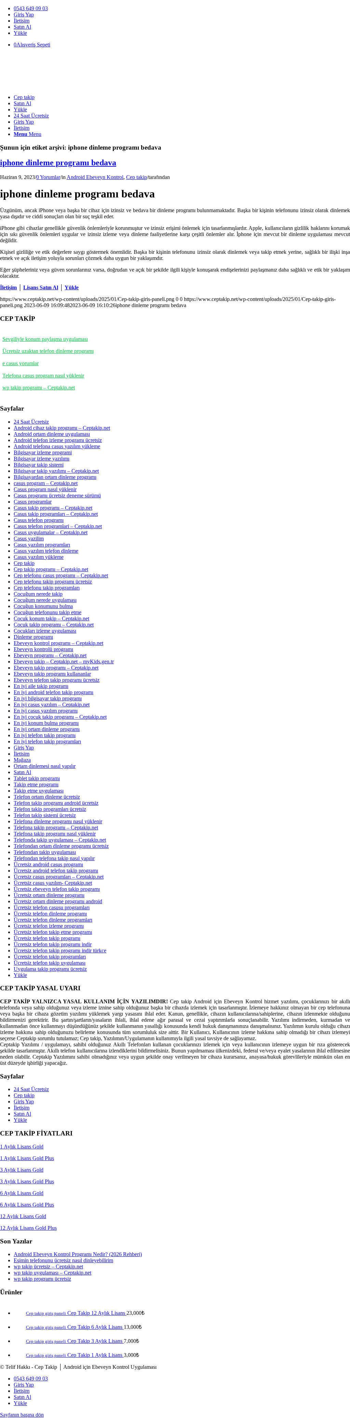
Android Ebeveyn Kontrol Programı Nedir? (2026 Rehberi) (78, 1254)
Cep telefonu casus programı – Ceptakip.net (61, 575)
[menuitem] (182, 8)
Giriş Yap (24, 14)
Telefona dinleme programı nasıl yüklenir (58, 821)
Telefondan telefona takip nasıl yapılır (54, 858)
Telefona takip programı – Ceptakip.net (56, 827)
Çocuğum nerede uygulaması (45, 600)
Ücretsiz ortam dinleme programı (49, 895)
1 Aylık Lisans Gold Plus (27, 1158)
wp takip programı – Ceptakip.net (38, 387)
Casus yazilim (29, 538)
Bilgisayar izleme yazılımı (41, 459)
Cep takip (136, 177)
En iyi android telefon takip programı (53, 692)
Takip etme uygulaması (39, 791)
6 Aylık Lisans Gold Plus (27, 1205)
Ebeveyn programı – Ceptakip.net (50, 655)
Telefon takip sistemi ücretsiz (45, 815)
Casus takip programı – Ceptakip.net (53, 508)
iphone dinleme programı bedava (58, 162)
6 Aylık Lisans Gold (21, 1193)
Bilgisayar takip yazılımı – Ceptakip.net (56, 471)
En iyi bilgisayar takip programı (48, 698)
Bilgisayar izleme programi (43, 452)
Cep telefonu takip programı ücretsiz (53, 581)
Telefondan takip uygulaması (45, 852)
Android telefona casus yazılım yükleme (57, 446)
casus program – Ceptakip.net (46, 483)
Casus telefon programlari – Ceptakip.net (58, 526)
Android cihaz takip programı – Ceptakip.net (62, 428)
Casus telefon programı (39, 520)
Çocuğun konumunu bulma (43, 606)
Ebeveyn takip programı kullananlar (52, 674)
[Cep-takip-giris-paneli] (51, 85)
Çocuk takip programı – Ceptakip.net (54, 625)
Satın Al (22, 27)
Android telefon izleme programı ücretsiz (58, 440)
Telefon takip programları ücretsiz (50, 809)
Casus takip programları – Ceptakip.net (56, 514)
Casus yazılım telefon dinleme (46, 551)
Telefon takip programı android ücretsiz (56, 803)
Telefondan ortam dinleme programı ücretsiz (61, 846)
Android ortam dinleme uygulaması (52, 434)
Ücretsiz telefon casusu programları (52, 907)
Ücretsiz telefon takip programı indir (53, 944)
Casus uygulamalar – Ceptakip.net (51, 532)
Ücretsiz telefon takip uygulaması (49, 963)
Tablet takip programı (37, 778)
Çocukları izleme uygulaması (45, 631)
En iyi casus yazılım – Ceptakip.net (52, 704)
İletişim (21, 21)
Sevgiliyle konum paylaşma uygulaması (45, 339)
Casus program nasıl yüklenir (45, 489)
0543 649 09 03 (31, 8)
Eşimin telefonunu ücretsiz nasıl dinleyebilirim (63, 1260)
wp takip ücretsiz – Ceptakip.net (48, 1266)
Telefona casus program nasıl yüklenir (43, 375)
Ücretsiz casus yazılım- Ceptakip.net (53, 883)
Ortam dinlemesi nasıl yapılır (45, 766)
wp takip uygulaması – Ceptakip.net (52, 1273)
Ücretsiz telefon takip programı (47, 938)
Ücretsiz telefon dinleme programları (53, 920)
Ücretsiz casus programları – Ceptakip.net (59, 877)
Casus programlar (33, 502)
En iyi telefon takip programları (47, 741)
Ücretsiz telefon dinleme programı (50, 914)
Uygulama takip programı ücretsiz (50, 969)
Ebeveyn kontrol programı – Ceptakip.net (58, 643)
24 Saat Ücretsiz (31, 422)
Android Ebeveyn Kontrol (95, 177)
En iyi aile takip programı (41, 686)
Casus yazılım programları (42, 545)
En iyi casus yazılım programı (46, 711)
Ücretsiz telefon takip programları (50, 957)
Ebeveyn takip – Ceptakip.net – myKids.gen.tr (64, 661)
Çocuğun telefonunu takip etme (47, 612)
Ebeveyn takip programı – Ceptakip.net (56, 668)
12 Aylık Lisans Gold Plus (28, 1228)
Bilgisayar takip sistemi (39, 465)
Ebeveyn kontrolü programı (43, 649)
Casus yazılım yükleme (39, 557)
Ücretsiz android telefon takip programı (56, 870)
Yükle (20, 33)
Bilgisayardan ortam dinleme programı (55, 477)
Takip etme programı (36, 784)
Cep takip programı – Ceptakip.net (51, 569)
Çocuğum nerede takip (38, 594)
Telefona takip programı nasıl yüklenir (55, 834)
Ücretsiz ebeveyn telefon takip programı (57, 889)
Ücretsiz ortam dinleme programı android (58, 901)
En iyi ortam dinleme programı (47, 729)
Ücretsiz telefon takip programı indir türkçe (60, 950)
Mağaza (22, 760)
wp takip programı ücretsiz (42, 1279)
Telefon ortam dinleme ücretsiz (47, 797)
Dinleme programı (33, 637)
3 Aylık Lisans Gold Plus (27, 1181)
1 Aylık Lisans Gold (21, 1146)
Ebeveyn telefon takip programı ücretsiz (56, 680)
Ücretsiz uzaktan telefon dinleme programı (48, 351)
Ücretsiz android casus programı (48, 864)
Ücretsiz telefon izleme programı (49, 926)
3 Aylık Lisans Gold (21, 1170)
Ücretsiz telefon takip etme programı (53, 932)
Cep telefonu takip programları (47, 588)
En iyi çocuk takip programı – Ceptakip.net (60, 717)
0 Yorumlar (48, 177)
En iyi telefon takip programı (45, 735)
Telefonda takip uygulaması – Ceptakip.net (60, 840)
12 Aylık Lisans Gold (23, 1216)
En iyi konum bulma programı (46, 723)
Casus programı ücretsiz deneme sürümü (57, 495)
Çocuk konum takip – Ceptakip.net (51, 618)
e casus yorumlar (20, 363)
